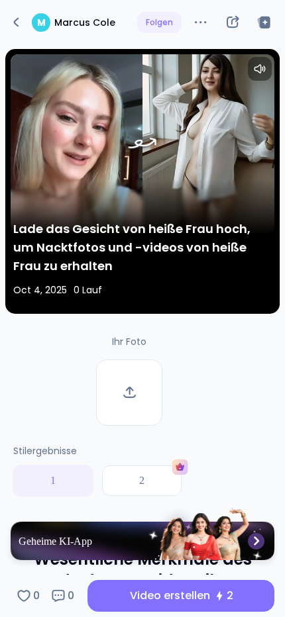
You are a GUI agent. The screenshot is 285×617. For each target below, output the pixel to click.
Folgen (159, 22)
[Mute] (260, 69)
